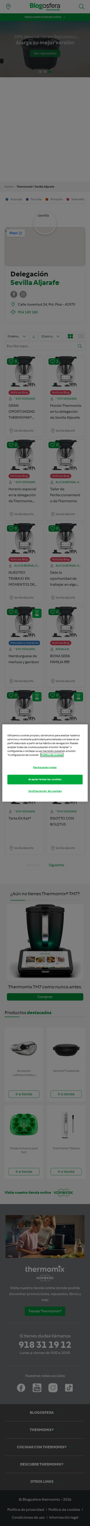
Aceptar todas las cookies (44, 779)
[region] (45, 763)
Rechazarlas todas (45, 767)
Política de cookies (52, 755)
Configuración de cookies (45, 791)
